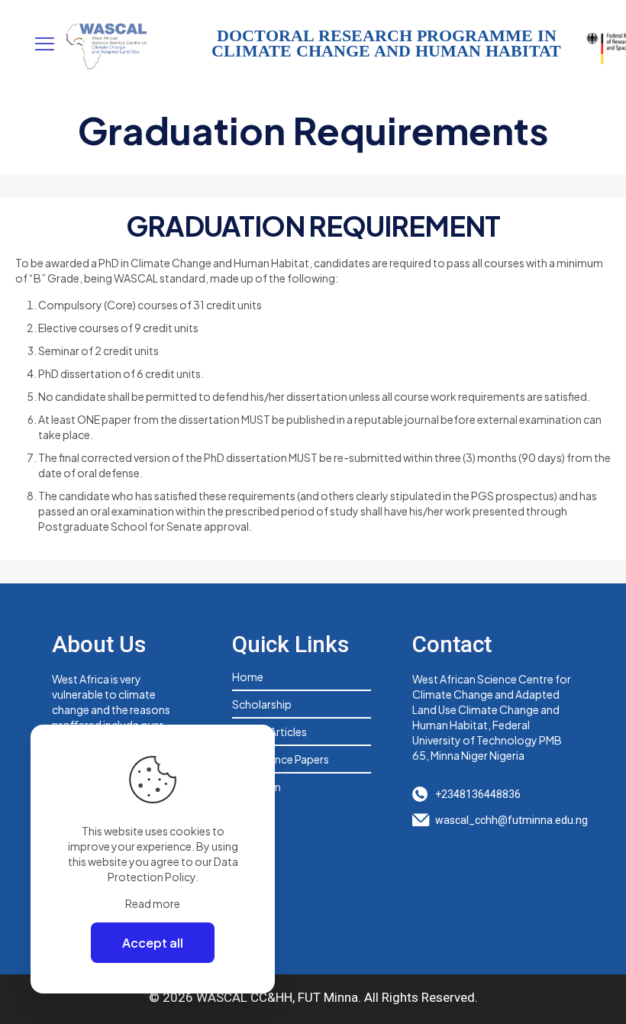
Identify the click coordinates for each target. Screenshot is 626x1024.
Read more (152, 903)
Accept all (152, 943)
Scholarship (262, 704)
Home (247, 676)
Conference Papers (280, 759)
